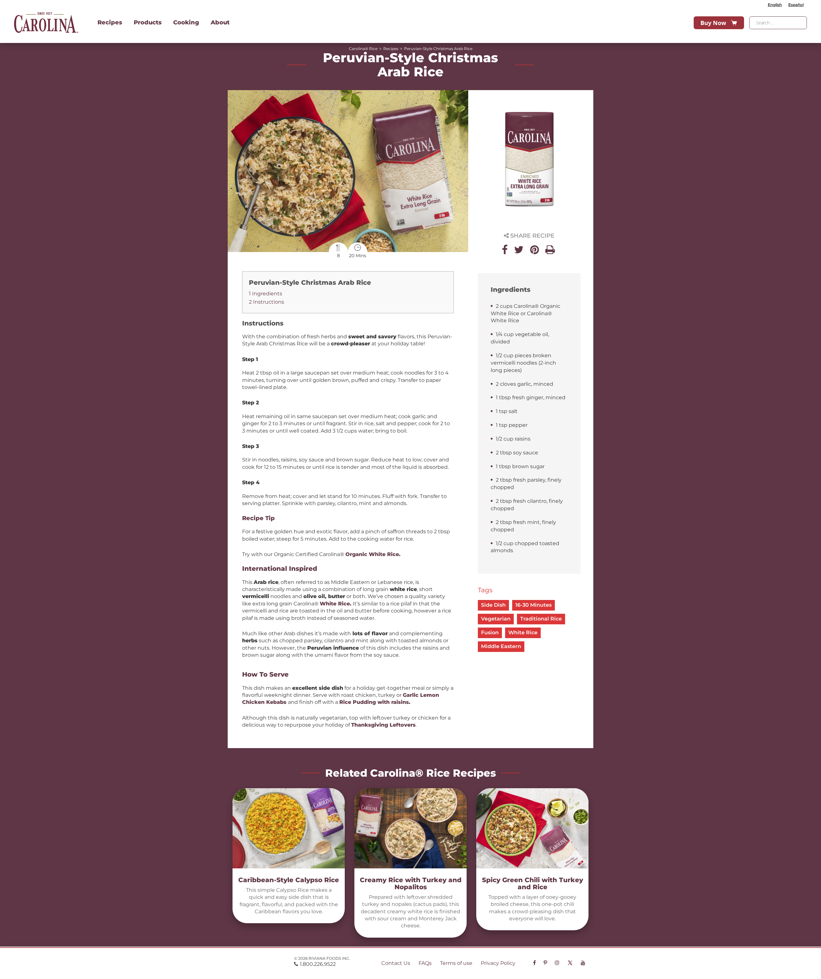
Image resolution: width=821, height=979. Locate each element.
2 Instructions (266, 302)
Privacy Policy (498, 963)
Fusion (490, 632)
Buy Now (713, 23)
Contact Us (395, 963)
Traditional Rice (541, 619)
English (775, 4)
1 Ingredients (265, 294)
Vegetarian (496, 619)
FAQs (425, 963)
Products (148, 22)
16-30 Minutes (533, 605)
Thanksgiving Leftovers (383, 725)
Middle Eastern (501, 646)
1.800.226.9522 (318, 964)
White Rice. (335, 604)
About (220, 22)
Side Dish (493, 605)
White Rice (522, 632)
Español (796, 4)
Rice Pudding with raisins (374, 702)
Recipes (109, 22)
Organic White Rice (372, 554)
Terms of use (456, 963)
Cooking (186, 22)
